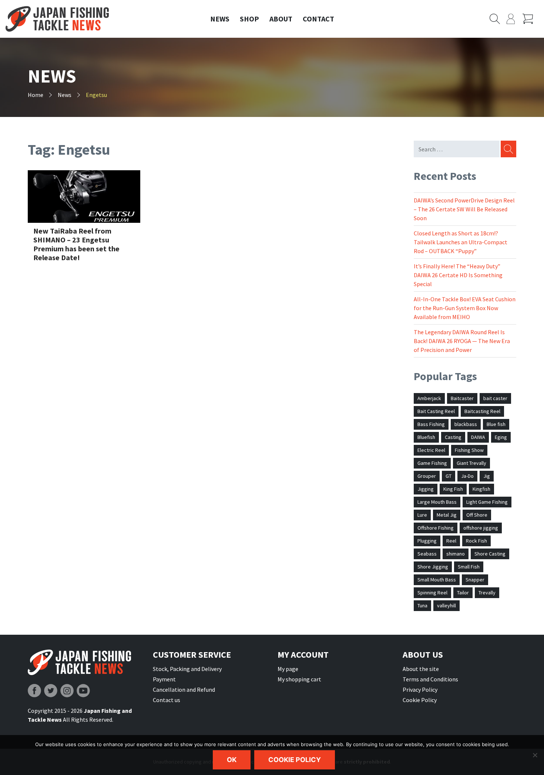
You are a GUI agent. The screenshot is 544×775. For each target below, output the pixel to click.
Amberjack (429, 398)
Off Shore (476, 514)
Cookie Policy (420, 700)
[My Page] (515, 19)
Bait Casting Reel (436, 411)
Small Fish (469, 566)
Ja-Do (467, 476)
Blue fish (496, 424)
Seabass (427, 553)
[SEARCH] (508, 149)
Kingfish (481, 489)
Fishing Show (469, 450)
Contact (318, 18)
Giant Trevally (471, 463)
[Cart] (530, 19)
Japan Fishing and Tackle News (57, 19)
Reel (451, 540)
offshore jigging (480, 527)
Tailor (463, 592)
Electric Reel (431, 450)
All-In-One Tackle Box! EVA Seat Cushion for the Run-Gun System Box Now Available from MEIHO (465, 308)
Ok (231, 760)
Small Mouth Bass (436, 579)
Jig (486, 476)
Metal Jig (447, 514)
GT (448, 476)
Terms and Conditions (430, 679)
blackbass (465, 424)
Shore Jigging (432, 566)
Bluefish (426, 437)
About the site (421, 668)
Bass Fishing (431, 424)
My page (288, 668)
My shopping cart (299, 679)
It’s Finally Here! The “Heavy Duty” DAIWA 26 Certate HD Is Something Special (458, 275)
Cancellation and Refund (184, 689)
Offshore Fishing (435, 527)
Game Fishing (432, 463)
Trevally (487, 592)
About (280, 18)
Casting (453, 437)
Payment (164, 679)
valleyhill (446, 605)
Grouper (426, 476)
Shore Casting (490, 553)
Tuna (422, 605)
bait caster (495, 398)
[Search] (498, 19)
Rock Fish (476, 540)
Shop (249, 18)
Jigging (425, 489)
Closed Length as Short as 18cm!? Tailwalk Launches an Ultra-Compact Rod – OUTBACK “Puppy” (460, 242)
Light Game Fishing (487, 502)
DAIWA (478, 437)
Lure (422, 514)
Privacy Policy (420, 689)
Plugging (427, 540)
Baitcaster (462, 398)
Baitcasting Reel (482, 411)
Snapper (475, 579)
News (219, 18)
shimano (455, 553)
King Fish (453, 489)
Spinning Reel (432, 592)
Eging (501, 437)
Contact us (166, 700)
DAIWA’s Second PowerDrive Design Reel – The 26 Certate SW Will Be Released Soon (464, 209)
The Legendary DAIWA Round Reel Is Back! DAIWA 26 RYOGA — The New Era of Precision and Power (462, 340)
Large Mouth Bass (437, 502)
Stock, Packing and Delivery (187, 668)
